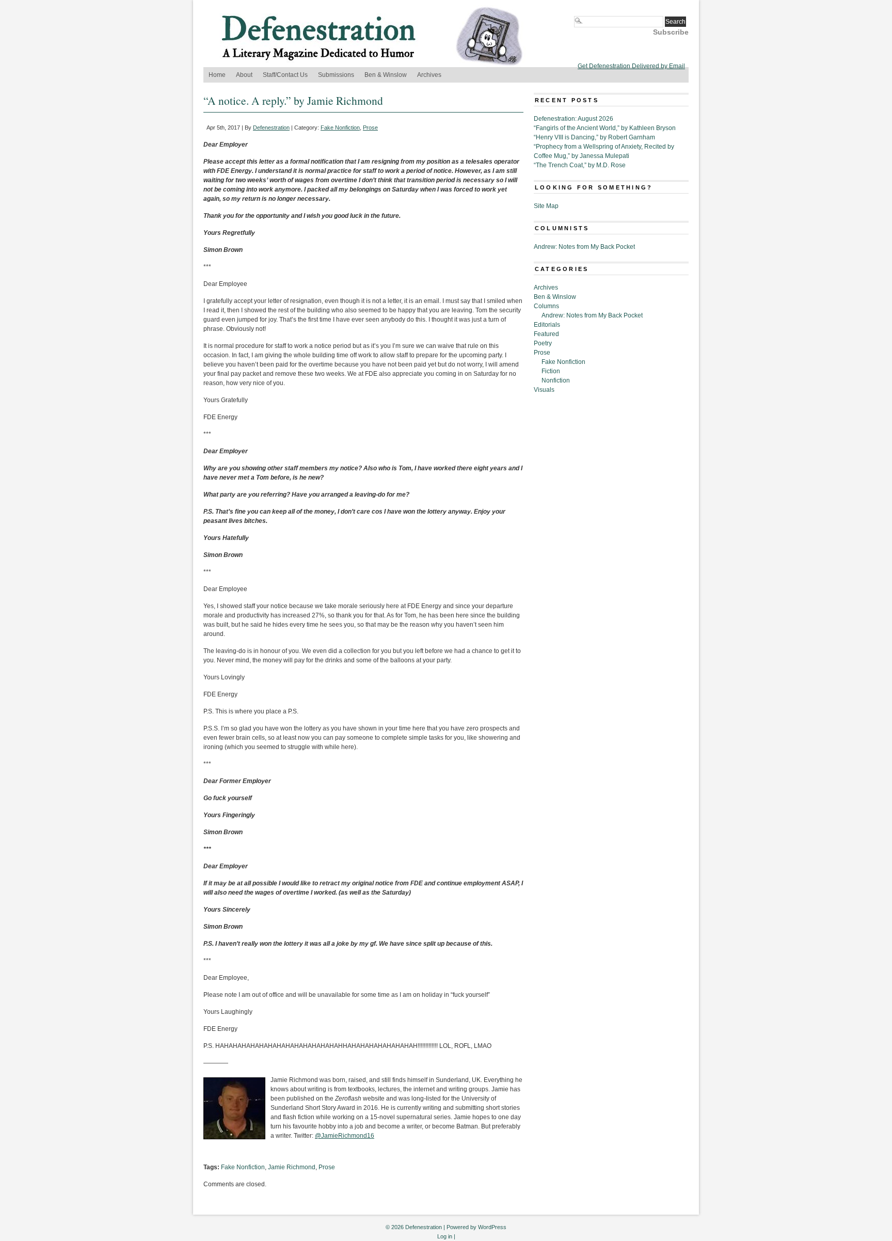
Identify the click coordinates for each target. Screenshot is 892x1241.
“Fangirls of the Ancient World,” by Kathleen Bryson (605, 128)
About (244, 74)
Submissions (336, 74)
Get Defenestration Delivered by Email (631, 66)
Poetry (543, 343)
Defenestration (271, 127)
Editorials (547, 324)
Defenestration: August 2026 (573, 118)
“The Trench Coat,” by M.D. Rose (580, 165)
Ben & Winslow (385, 74)
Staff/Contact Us (285, 74)
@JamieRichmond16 (344, 1135)
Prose (370, 127)
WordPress (492, 1227)
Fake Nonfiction (340, 127)
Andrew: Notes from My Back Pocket (584, 246)
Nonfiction (555, 380)
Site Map (546, 206)
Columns (546, 306)
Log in (444, 1236)
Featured (546, 334)
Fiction (550, 371)
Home (217, 74)
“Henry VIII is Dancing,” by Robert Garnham (594, 137)
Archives (429, 74)
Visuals (544, 389)
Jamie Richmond (291, 1167)
